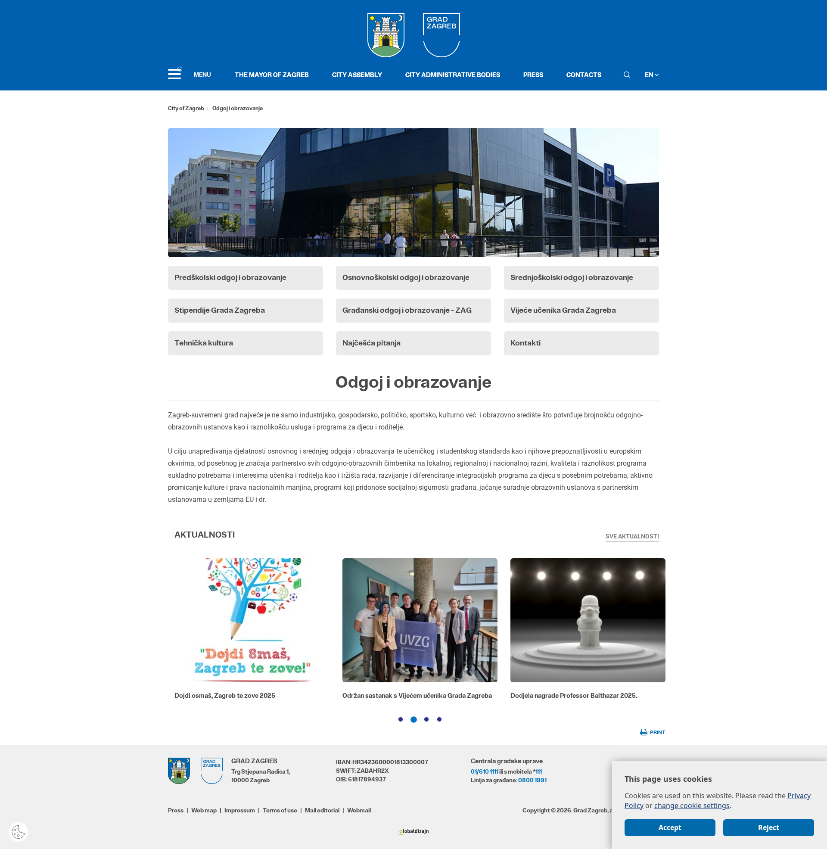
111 (538, 771)
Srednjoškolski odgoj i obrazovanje (571, 277)
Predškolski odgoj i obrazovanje (230, 277)
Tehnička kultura (203, 343)
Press (533, 74)
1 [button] (400, 719)
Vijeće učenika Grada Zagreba (563, 310)
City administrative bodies (452, 74)
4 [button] (439, 719)
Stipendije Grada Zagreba (219, 310)
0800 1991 (532, 780)
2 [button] (413, 719)
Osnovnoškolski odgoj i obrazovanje (405, 277)
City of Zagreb (186, 108)
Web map (204, 810)
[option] (252, 632)
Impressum (239, 810)
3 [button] (426, 719)
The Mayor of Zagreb (272, 74)
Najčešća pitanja (371, 343)
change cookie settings (692, 805)
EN (650, 74)
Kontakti (525, 343)
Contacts (583, 74)
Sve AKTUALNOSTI (632, 536)
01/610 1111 (484, 771)
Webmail (359, 810)
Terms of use (280, 810)
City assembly (357, 74)
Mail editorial (322, 810)
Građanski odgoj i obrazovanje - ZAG (407, 310)
